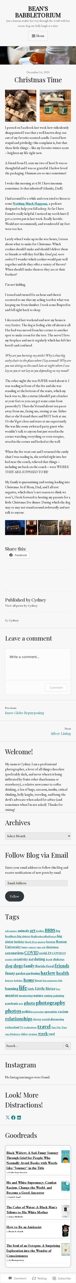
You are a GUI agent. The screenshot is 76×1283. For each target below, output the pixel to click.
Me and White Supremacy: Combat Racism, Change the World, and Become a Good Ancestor (31, 1187)
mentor (11, 995)
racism (63, 1011)
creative (9, 959)
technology (30, 1027)
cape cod (41, 947)
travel (44, 1026)
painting (58, 995)
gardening (33, 973)
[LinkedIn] (19, 1117)
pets (21, 1003)
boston (50, 942)
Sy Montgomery (16, 1260)
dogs (18, 966)
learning (11, 988)
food (50, 966)
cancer (32, 947)
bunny (25, 947)
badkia (40, 931)
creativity (20, 959)
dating (39, 958)
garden (20, 973)
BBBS (50, 930)
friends (61, 965)
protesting (38, 1011)
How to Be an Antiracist (24, 1227)
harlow (48, 972)
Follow (14, 896)
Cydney (14, 620)
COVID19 (59, 953)
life (23, 987)
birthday (19, 942)
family (29, 965)
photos (13, 1010)
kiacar (38, 980)
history (9, 980)
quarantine (50, 1011)
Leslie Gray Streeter (18, 1172)
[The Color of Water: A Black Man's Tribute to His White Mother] (65, 1217)
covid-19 (45, 953)
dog (9, 965)
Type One (56, 1027)
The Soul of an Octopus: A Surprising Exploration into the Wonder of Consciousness (33, 1250)
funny (10, 973)
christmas (52, 947)
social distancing (53, 1019)
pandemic (11, 1003)
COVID (31, 952)
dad (30, 959)
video (24, 1034)
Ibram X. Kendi (16, 1231)
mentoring (26, 995)
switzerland (12, 1027)
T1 (21, 1027)
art (32, 930)
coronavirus (14, 952)
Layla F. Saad (14, 1197)
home (28, 980)
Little (31, 989)
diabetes (58, 959)
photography (50, 1002)
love (58, 988)
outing (48, 995)
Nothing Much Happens (30, 203)
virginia (32, 1034)
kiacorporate (50, 980)
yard (52, 1034)
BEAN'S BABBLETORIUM (38, 11)
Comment (56, 687)
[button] (20, 106)
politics (27, 1011)
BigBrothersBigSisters (43, 936)
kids (60, 980)
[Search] (67, 1046)
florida (40, 966)
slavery (37, 1019)
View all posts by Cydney (21, 605)
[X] (7, 1117)
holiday (18, 980)
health (62, 973)
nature (38, 995)
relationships (18, 1018)
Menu (40, 36)
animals (23, 930)
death (49, 959)
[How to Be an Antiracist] (65, 1235)
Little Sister (45, 988)
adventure (11, 931)
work (43, 1033)
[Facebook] (13, 1117)
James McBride (16, 1216)
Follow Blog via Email (36, 854)
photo (29, 1003)
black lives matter (35, 942)
